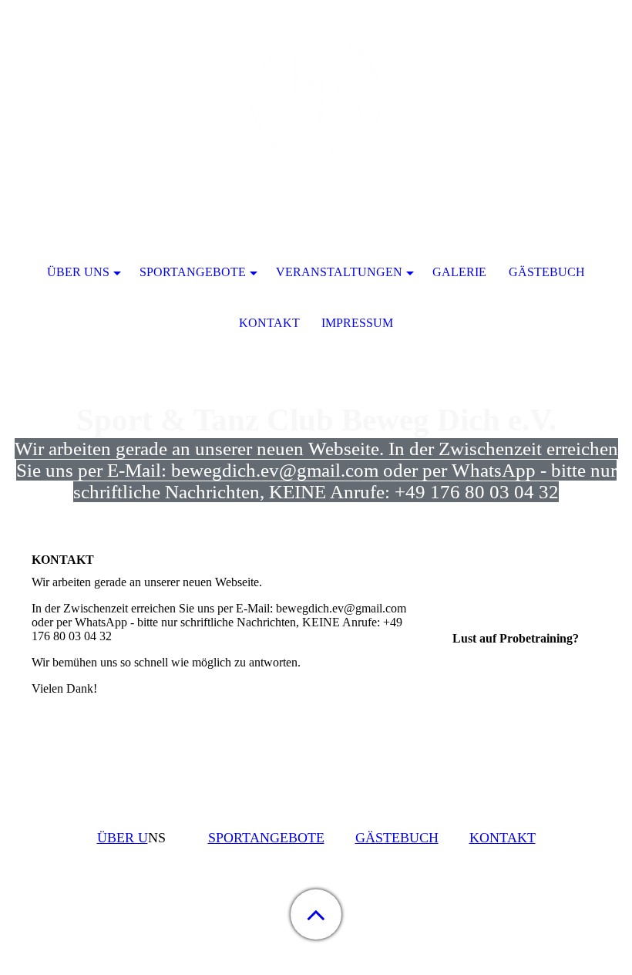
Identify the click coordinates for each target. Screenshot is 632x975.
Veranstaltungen (339, 271)
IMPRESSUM (357, 322)
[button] (316, 914)
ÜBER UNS (78, 271)
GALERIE (459, 271)
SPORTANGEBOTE (266, 837)
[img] (316, 96)
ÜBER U (122, 837)
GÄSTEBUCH (397, 837)
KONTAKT (502, 837)
